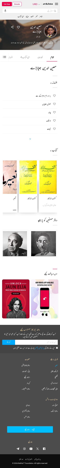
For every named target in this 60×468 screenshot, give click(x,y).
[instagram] (24, 448)
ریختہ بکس (27, 417)
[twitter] (37, 448)
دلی (39, 36)
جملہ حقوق (21, 459)
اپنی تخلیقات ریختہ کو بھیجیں (50, 389)
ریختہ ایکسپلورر (26, 389)
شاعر (40, 16)
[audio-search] (5, 10)
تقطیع (56, 377)
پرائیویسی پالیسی (39, 347)
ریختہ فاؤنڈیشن (25, 365)
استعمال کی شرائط (28, 459)
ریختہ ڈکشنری (26, 411)
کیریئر (28, 383)
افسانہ (10, 57)
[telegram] (18, 448)
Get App (7, 4)
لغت (32, 16)
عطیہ (56, 365)
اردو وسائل (54, 383)
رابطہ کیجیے (27, 377)
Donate (17, 4)
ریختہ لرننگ (54, 411)
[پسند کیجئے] (18, 26)
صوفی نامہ (55, 405)
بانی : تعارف (26, 371)
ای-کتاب (25, 57)
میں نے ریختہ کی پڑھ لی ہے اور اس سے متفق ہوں (33, 347)
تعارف (40, 57)
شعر (36, 16)
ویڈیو (27, 16)
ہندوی (28, 405)
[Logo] (47, 4)
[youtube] (31, 448)
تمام (52, 57)
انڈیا (37, 36)
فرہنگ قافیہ (54, 371)
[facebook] (44, 448)
